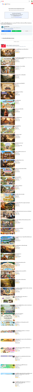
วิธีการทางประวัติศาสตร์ (19, 185)
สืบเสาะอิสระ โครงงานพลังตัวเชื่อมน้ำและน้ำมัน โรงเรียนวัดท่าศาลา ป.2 (23, 356)
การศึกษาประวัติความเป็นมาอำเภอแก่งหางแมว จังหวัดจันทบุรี (23, 211)
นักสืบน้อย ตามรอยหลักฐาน (19, 91)
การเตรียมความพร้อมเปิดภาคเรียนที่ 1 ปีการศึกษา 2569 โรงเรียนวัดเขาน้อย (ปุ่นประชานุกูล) (23, 288)
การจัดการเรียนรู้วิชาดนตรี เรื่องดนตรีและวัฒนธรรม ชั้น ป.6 (23, 219)
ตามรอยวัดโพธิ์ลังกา (18, 177)
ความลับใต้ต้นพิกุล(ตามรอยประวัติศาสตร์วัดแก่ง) (22, 49)
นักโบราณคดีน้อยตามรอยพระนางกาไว (21, 151)
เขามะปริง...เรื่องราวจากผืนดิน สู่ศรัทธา (21, 74)
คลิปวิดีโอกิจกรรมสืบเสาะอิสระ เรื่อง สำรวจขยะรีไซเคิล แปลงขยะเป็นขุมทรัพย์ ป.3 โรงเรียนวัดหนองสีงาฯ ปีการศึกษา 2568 (23, 374)
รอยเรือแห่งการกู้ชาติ (18, 134)
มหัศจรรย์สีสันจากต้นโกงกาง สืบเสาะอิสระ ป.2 (21, 296)
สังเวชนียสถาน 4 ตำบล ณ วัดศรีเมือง (20, 66)
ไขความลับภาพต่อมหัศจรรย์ (19, 313)
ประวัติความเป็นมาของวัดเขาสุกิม (20, 194)
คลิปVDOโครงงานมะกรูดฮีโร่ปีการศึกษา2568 (21, 364)
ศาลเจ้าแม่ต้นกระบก (18, 253)
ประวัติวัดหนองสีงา (18, 100)
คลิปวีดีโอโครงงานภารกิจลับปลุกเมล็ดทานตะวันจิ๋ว (22, 322)
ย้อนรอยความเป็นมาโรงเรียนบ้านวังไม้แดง (21, 168)
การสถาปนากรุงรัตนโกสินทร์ (19, 228)
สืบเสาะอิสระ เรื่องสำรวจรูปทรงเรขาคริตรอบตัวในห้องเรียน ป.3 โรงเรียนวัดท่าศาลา (23, 339)
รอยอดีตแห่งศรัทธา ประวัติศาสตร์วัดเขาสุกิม (21, 245)
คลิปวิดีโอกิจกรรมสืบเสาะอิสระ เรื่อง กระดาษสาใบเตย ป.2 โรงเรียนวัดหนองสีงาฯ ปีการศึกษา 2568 (22, 382)
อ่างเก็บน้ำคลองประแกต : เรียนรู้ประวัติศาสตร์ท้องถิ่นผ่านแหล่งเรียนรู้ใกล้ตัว (23, 237)
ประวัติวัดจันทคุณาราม (19, 117)
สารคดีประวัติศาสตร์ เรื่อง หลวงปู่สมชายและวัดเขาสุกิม (23, 202)
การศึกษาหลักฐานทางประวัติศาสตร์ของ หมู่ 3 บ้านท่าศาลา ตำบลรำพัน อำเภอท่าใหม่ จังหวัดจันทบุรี (23, 58)
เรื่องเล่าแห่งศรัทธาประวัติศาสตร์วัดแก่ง (21, 279)
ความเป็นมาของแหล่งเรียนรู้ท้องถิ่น (20, 83)
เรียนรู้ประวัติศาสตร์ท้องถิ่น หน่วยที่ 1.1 (21, 262)
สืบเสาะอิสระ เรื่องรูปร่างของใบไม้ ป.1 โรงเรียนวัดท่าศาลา (23, 347)
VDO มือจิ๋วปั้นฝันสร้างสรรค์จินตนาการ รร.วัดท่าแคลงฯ (23, 330)
